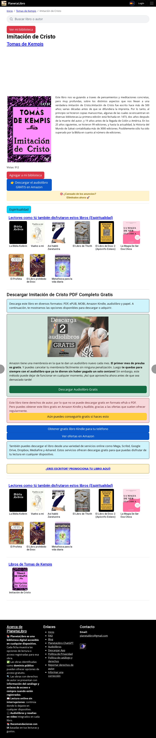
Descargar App (56, 650)
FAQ (50, 635)
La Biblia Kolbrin (18, 246)
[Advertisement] (78, 72)
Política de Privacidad (60, 654)
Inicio (10, 11)
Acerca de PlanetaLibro (17, 629)
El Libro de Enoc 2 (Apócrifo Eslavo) (105, 247)
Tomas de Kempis (26, 11)
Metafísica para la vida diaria (62, 280)
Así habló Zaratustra (54, 247)
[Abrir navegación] (151, 3)
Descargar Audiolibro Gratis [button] (78, 389)
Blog (50, 639)
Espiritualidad (18, 209)
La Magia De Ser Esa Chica (130, 247)
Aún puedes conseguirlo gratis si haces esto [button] (78, 416)
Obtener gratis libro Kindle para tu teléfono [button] (78, 429)
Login (141, 3)
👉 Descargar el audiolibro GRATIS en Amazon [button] (29, 184)
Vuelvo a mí (37, 246)
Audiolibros (54, 646)
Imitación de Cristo (20, 592)
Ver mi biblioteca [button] (21, 29)
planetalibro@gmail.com (94, 635)
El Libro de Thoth (82, 246)
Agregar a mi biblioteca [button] (25, 175)
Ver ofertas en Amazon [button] (78, 436)
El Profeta (16, 278)
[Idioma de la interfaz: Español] (132, 3)
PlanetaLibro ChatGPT (60, 643)
